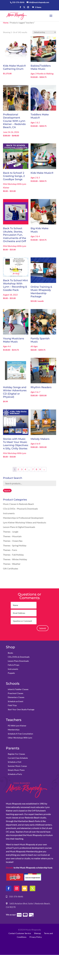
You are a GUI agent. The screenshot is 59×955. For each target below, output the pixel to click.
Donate (9, 867)
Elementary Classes (16, 697)
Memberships (13, 729)
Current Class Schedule (18, 758)
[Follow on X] (32, 888)
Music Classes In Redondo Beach (18, 504)
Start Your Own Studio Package (21, 709)
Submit (42, 628)
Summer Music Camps (17, 766)
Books (10, 653)
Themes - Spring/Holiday (14, 545)
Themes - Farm (10, 550)
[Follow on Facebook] (8, 888)
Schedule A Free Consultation (20, 734)
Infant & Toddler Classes (18, 689)
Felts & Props (13, 665)
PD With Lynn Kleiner (17, 725)
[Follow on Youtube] (24, 888)
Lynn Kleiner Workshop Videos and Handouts (24, 522)
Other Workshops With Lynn (20, 737)
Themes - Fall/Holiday (13, 554)
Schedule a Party (15, 774)
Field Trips (12, 705)
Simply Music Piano (16, 770)
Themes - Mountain (12, 536)
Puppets (11, 673)
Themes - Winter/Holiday (15, 559)
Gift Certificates (10, 568)
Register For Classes (16, 754)
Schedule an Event (15, 701)
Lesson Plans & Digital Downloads (19, 527)
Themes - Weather (11, 564)
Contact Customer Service (20, 933)
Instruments (9, 513)
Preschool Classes (15, 693)
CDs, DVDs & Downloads (19, 657)
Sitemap (37, 933)
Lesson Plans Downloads (18, 661)
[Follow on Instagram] (16, 888)
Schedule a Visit (14, 762)
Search (7, 490)
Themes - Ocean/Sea (12, 540)
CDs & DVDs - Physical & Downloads (20, 508)
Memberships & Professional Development (23, 517)
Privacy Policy (36, 937)
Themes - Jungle (10, 531)
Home (5, 22)
